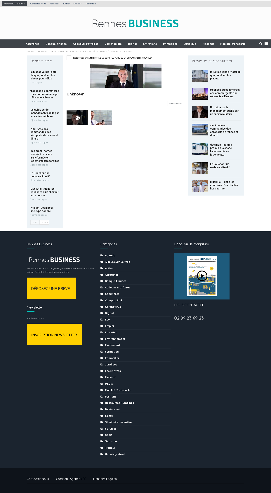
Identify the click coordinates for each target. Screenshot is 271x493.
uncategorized (115, 454)
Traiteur (110, 448)
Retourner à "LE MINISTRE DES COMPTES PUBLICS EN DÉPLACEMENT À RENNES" (112, 58)
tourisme (111, 441)
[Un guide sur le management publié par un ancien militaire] (200, 112)
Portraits (110, 396)
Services (110, 428)
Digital (132, 44)
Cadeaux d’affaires (85, 44)
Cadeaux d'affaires (117, 287)
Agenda (110, 255)
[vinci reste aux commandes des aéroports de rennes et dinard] (200, 129)
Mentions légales (105, 479)
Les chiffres (113, 371)
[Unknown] (101, 117)
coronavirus (113, 307)
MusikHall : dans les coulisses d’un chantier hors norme (224, 185)
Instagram (91, 3)
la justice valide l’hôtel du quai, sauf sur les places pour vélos (43, 75)
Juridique (190, 44)
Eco (107, 319)
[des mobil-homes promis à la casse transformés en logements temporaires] (200, 149)
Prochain (175, 103)
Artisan (109, 268)
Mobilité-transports (232, 44)
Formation (112, 351)
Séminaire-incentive (118, 422)
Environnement (115, 339)
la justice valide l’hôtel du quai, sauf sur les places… (225, 75)
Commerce (112, 294)
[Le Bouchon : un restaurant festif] (200, 168)
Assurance (32, 44)
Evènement (112, 345)
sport (108, 435)
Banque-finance (56, 44)
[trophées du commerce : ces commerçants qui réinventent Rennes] (200, 94)
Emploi (109, 326)
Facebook (54, 3)
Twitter (66, 3)
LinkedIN (77, 3)
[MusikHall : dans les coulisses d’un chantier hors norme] (200, 186)
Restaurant (112, 409)
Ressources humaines (119, 403)
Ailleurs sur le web (117, 262)
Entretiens (150, 44)
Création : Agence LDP (71, 479)
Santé (109, 415)
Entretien (111, 332)
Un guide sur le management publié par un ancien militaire (224, 111)
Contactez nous (38, 3)
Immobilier (170, 44)
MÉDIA (109, 383)
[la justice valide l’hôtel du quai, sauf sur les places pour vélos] (200, 76)
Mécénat (208, 44)
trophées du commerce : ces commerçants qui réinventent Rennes (225, 93)
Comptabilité (113, 44)
